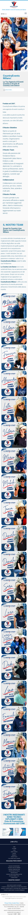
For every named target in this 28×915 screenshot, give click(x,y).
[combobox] (13, 90)
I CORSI (14, 850)
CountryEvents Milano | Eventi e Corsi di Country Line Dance (15, 896)
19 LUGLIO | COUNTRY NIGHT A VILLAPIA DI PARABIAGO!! (14, 890)
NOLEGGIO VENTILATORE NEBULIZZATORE (14, 874)
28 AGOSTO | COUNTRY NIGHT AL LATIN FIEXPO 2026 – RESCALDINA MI (14, 888)
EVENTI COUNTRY (14, 851)
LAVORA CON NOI (14, 877)
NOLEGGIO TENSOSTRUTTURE (14, 869)
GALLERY (14, 853)
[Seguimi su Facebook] (3, 14)
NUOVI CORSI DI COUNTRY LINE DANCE (14, 885)
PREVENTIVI (14, 855)
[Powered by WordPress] (9, 898)
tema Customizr (19, 898)
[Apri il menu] (26, 13)
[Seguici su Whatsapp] (6, 14)
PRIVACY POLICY (14, 856)
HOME (14, 846)
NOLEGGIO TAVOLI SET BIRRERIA (14, 867)
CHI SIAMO (14, 848)
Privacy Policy (8, 903)
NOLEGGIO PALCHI (14, 872)
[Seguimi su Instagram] (5, 14)
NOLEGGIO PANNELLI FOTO (14, 875)
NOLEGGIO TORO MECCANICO (14, 866)
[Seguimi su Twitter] (2, 14)
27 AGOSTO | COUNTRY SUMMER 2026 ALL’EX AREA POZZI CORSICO (14, 886)
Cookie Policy (15, 903)
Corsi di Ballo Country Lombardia (14, 858)
